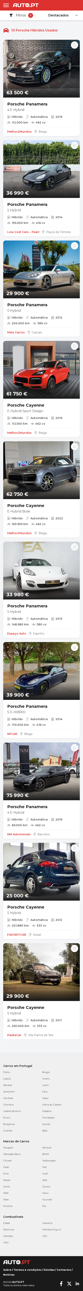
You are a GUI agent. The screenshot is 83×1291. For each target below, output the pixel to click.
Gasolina (47, 1222)
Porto (6, 1072)
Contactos (64, 1269)
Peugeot (8, 1147)
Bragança (9, 1124)
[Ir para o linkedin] (77, 1283)
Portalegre (48, 1117)
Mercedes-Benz (12, 1154)
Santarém (9, 1091)
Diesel (6, 1222)
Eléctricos (8, 1229)
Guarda (7, 1130)
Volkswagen (49, 1160)
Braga (46, 1072)
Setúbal (7, 1085)
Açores (46, 1124)
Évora (6, 1117)
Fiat (44, 1167)
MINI (5, 1192)
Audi (45, 1173)
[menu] (6, 5)
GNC (6, 1242)
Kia (44, 1205)
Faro (45, 1091)
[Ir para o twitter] (69, 1283)
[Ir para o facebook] (61, 1283)
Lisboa (7, 1078)
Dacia (6, 1186)
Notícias (9, 1274)
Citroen (7, 1160)
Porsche (7, 1205)
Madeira (47, 1111)
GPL (45, 1235)
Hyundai (47, 1199)
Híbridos (8, 1235)
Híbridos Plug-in (51, 1229)
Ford (5, 1173)
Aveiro (46, 1078)
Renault (47, 1147)
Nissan (7, 1179)
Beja (44, 1130)
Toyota (46, 1186)
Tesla (6, 1199)
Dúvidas (49, 1269)
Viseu (45, 1098)
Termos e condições (28, 1269)
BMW (45, 1154)
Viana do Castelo (51, 1104)
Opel (6, 1167)
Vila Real (8, 1098)
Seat (44, 1179)
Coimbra (8, 1104)
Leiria (45, 1085)
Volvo (45, 1192)
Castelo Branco (12, 1111)
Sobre (7, 1269)
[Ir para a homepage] (26, 5)
